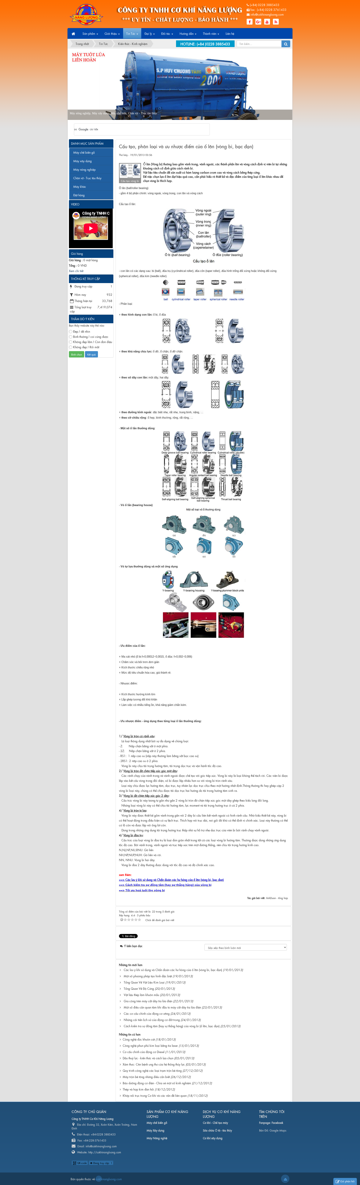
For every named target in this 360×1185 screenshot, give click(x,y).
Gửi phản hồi (347, 1181)
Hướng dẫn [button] (187, 33)
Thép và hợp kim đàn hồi (138, 1089)
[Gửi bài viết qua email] (269, 154)
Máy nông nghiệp (84, 169)
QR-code (81, 1162)
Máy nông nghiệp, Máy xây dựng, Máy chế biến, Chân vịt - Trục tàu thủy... (152, 113)
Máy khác (79, 186)
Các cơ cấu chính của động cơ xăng (147, 1013)
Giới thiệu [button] (111, 33)
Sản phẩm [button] (89, 33)
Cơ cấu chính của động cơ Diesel (143, 1051)
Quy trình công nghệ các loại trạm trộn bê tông (152, 1070)
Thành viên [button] (210, 33)
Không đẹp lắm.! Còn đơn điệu (92, 341)
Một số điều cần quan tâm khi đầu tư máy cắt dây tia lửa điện (162, 1007)
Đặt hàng (79, 195)
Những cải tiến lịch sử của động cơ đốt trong (152, 1019)
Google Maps (278, 1130)
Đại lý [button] (149, 33)
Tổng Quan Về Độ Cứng (139, 988)
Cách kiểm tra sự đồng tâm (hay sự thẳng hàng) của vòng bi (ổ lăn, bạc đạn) (172, 1026)
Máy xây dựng (82, 161)
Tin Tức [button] (131, 33)
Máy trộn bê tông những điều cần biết (146, 1076)
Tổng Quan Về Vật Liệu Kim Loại (144, 982)
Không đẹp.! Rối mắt (86, 347)
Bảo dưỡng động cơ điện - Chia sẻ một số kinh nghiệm (157, 1083)
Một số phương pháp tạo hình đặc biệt (148, 976)
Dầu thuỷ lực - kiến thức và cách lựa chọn (148, 1058)
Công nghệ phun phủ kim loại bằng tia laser (150, 1045)
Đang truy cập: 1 (102, 1162)
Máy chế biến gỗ (84, 152)
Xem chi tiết (76, 270)
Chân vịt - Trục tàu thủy (87, 178)
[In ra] (277, 154)
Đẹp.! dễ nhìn (81, 331)
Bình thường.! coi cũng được (90, 336)
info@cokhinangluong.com (267, 14)
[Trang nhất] (73, 33)
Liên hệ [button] (230, 33)
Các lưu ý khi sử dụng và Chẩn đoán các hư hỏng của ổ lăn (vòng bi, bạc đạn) (173, 969)
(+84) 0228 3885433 (264, 4)
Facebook (277, 1122)
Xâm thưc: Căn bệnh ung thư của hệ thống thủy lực (154, 1064)
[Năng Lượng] (86, 14)
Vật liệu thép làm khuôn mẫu (141, 994)
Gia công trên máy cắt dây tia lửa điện (148, 1001)
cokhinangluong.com (99, 1179)
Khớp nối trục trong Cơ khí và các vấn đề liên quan (155, 1095)
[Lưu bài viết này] (284, 154)
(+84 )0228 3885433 (213, 43)
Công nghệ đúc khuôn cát (139, 1039)
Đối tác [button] (166, 33)
